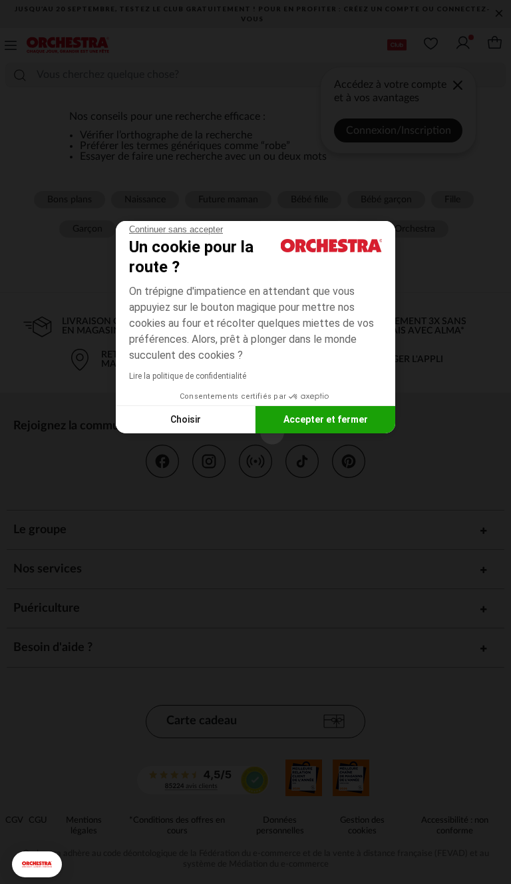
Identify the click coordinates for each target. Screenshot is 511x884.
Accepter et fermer (325, 419)
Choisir (185, 419)
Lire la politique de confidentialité (187, 376)
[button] (37, 864)
